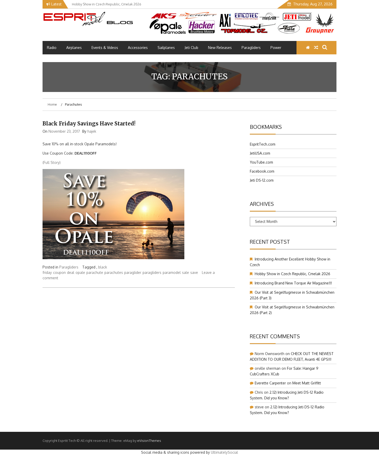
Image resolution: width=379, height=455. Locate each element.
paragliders (152, 272)
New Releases (220, 47)
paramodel (172, 272)
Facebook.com (262, 171)
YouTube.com (261, 162)
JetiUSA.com (260, 153)
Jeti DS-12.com (262, 180)
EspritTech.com (262, 144)
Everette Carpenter (270, 383)
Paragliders (251, 47)
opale (80, 272)
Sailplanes (166, 47)
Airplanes (74, 47)
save (194, 272)
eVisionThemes (149, 441)
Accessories (138, 47)
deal (70, 272)
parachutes (113, 272)
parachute (94, 272)
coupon (59, 272)
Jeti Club (191, 47)
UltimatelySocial (224, 452)
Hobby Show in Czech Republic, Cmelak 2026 (292, 274)
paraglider (132, 272)
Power (275, 47)
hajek (91, 131)
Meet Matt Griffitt (306, 383)
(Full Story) (52, 162)
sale (185, 272)
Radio (51, 47)
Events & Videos (105, 47)
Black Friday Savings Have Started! (89, 123)
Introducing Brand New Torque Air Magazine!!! (293, 283)
